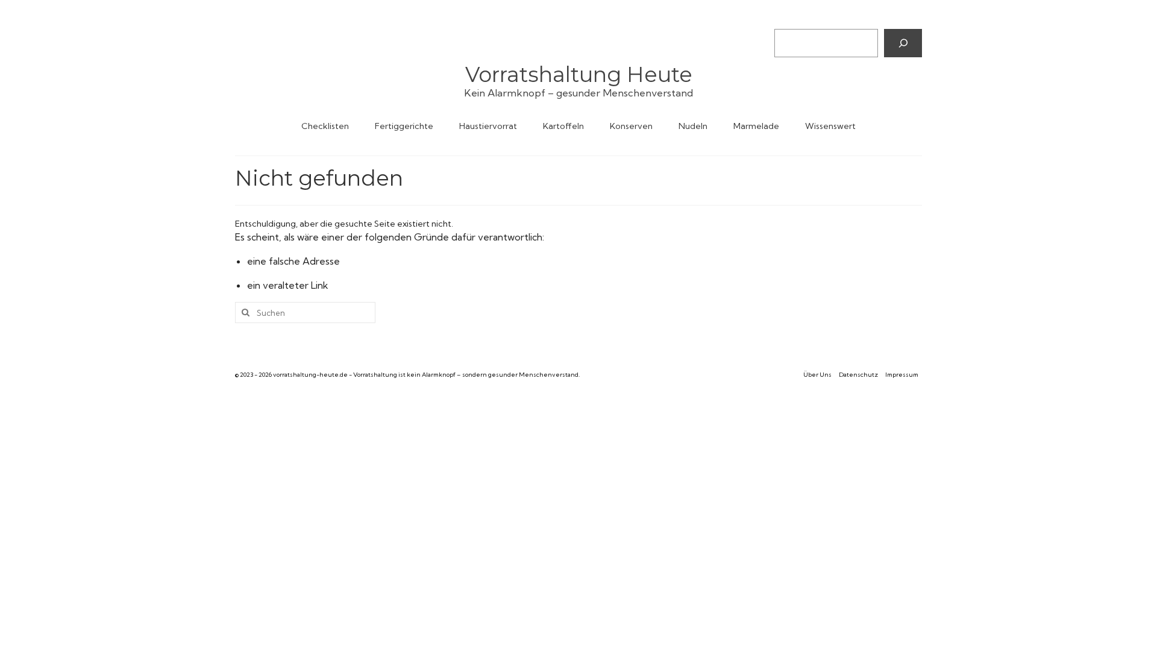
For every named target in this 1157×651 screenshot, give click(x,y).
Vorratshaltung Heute (578, 74)
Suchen (788, 19)
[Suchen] (903, 43)
